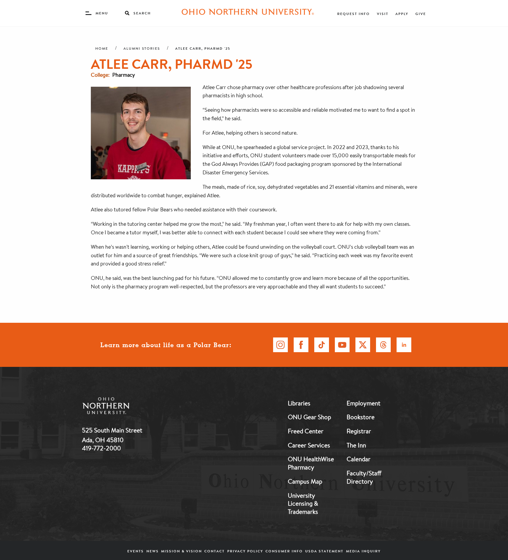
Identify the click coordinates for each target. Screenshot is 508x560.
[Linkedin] (404, 344)
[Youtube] (342, 344)
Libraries (299, 403)
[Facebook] (301, 344)
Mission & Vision (181, 551)
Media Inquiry (363, 551)
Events (135, 551)
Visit (382, 13)
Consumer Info (284, 551)
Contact (214, 551)
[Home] (248, 13)
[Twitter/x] (362, 344)
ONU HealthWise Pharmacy (311, 463)
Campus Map (305, 481)
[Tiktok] (321, 344)
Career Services (309, 445)
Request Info (353, 13)
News (152, 551)
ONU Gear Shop (309, 417)
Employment (363, 403)
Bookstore (361, 417)
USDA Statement (324, 551)
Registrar (359, 431)
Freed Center (305, 431)
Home (101, 48)
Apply (401, 13)
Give (420, 13)
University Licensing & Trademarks (303, 503)
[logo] (136, 407)
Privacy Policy (245, 551)
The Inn (356, 445)
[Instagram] (280, 344)
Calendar (358, 459)
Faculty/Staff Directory (364, 477)
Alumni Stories (141, 48)
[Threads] (383, 344)
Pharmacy (123, 74)
